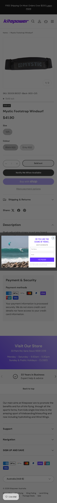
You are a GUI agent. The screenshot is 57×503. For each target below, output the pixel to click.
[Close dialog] (53, 238)
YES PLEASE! (42, 259)
